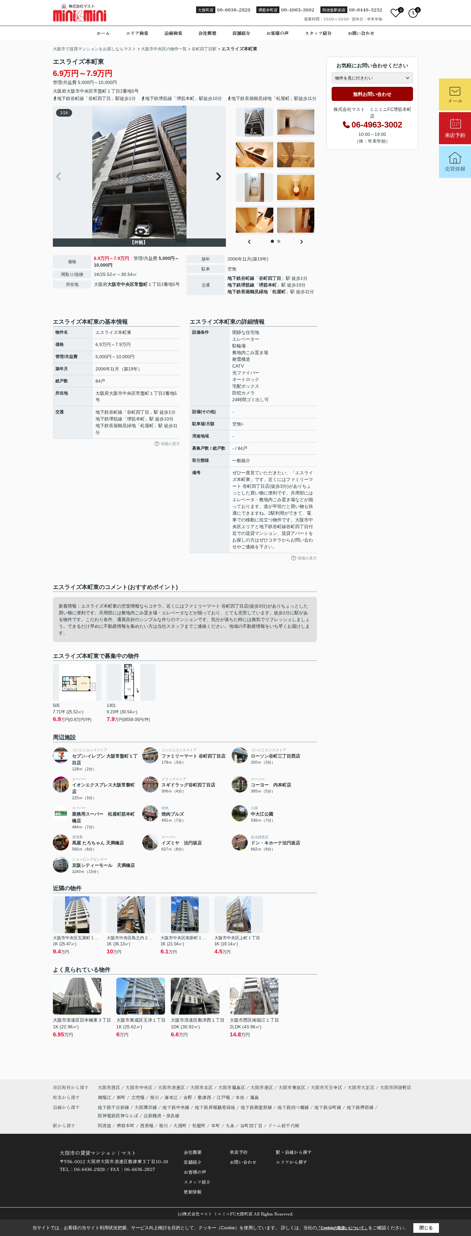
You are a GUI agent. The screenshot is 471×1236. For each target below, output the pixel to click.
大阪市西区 (109, 1087)
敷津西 (205, 1097)
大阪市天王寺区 (326, 1087)
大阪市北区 (201, 1087)
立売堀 (138, 1097)
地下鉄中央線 (176, 1107)
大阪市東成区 (291, 1087)
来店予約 (239, 1152)
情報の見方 (170, 444)
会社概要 (207, 33)
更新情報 (193, 1192)
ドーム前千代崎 (283, 1125)
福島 (254, 1097)
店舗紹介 (241, 33)
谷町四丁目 (270, 278)
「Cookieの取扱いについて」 (342, 1228)
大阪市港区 (262, 1087)
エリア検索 (137, 33)
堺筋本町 (268, 284)
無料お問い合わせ (372, 94)
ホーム (103, 33)
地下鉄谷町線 (240, 278)
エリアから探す (291, 1162)
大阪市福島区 (231, 1087)
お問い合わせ (361, 33)
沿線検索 (173, 33)
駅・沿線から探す (294, 1152)
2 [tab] (278, 241)
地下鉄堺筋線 (240, 284)
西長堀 (146, 1125)
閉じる (426, 1227)
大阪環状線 (146, 1107)
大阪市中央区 (79, 91)
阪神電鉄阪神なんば (118, 1115)
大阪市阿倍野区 (395, 1087)
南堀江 (105, 1097)
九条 (230, 1125)
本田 (241, 1097)
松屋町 (279, 291)
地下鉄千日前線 (114, 1107)
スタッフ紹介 (318, 33)
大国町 (180, 1125)
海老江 (171, 1097)
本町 (215, 1125)
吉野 (188, 1097)
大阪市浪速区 (171, 1087)
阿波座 (104, 1125)
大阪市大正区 (361, 1087)
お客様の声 (277, 33)
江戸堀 (224, 1097)
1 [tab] (272, 241)
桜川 (155, 1097)
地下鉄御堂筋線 (257, 1107)
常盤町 (100, 91)
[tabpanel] (275, 171)
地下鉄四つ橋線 (293, 1107)
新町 (122, 1097)
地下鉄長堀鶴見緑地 (247, 291)
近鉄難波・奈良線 (161, 1115)
